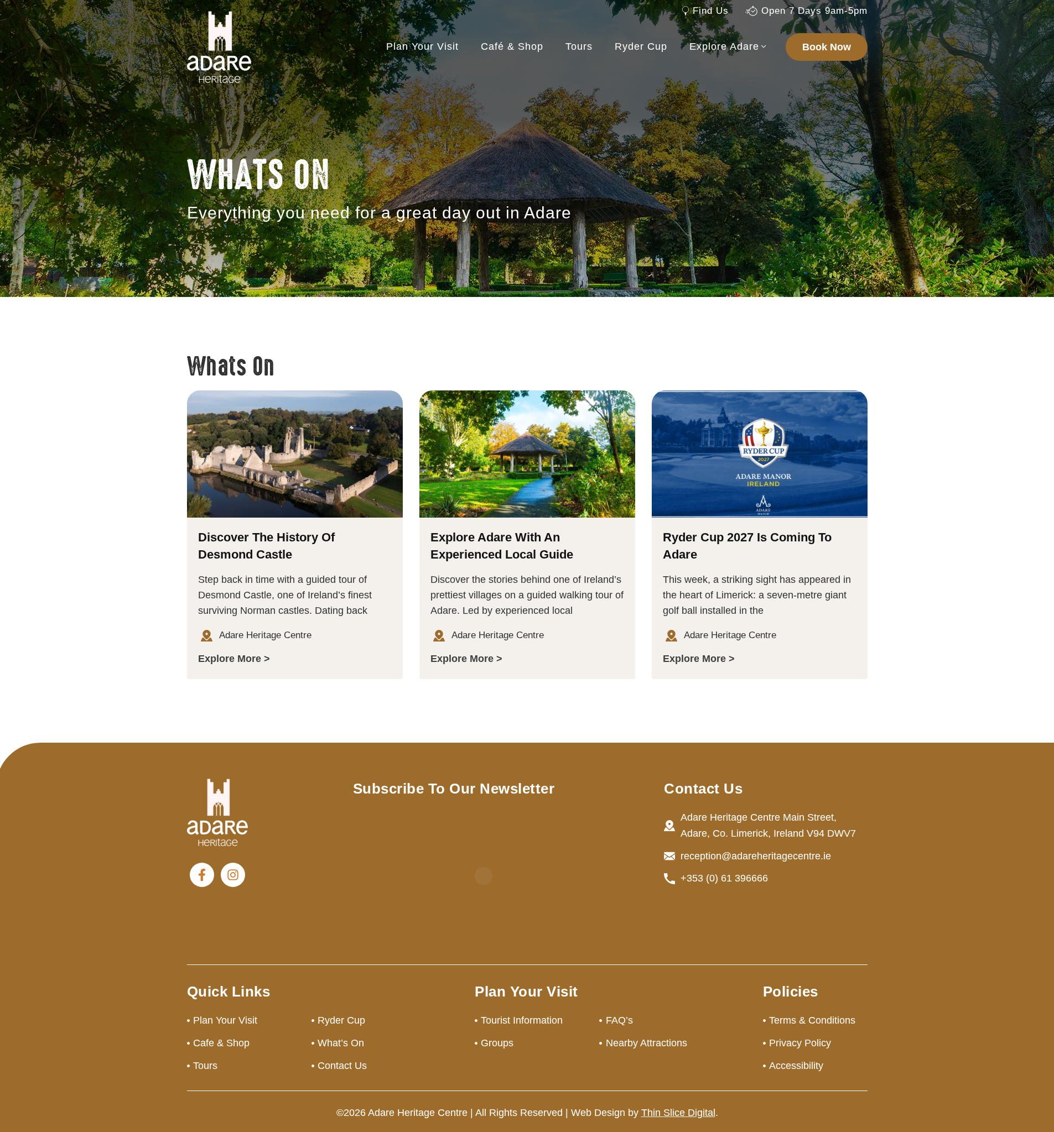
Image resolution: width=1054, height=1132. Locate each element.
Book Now (826, 47)
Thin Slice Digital (678, 1112)
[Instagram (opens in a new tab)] (233, 875)
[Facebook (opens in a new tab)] (202, 875)
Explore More (229, 658)
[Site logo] (219, 46)
